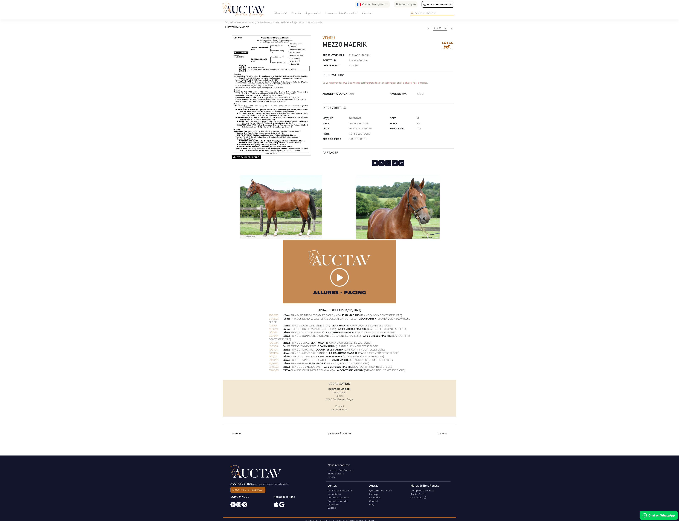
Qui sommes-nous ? (380, 490)
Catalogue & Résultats (340, 490)
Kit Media (374, 497)
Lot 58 (440, 434)
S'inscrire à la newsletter (247, 489)
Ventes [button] (279, 13)
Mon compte (407, 4)
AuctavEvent (418, 494)
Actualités (333, 504)
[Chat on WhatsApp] (659, 515)
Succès (296, 13)
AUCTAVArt (417, 497)
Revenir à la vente (238, 27)
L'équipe (374, 494)
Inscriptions (334, 494)
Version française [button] (373, 4)
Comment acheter (338, 497)
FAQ (371, 504)
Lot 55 (238, 434)
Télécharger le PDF (248, 157)
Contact (367, 13)
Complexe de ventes (422, 490)
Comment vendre (338, 501)
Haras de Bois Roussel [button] (340, 13)
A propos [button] (311, 13)
